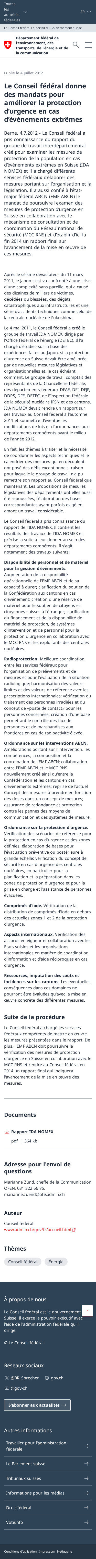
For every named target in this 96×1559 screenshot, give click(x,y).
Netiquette (64, 1551)
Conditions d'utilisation (20, 1551)
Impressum (47, 1551)
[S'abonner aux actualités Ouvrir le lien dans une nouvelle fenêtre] (78, 12)
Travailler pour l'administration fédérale (36, 1446)
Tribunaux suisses (23, 1478)
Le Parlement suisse (25, 1463)
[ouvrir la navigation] (88, 44)
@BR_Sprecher (25, 1378)
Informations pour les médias (35, 1493)
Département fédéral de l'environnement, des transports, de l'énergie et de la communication (42, 45)
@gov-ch (19, 1388)
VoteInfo (14, 1522)
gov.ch (57, 1378)
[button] (87, 1310)
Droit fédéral (18, 1507)
